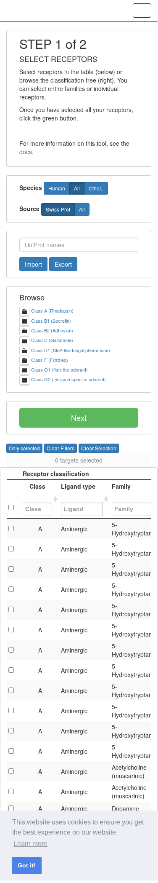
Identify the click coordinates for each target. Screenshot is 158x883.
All (77, 188)
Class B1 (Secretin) (51, 320)
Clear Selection (98, 448)
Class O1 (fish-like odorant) (59, 369)
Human (56, 188)
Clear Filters (60, 448)
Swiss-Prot (58, 209)
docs (25, 151)
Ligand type (78, 490)
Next (79, 417)
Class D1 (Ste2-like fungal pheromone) (70, 350)
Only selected (24, 448)
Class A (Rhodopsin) (52, 310)
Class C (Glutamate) (52, 340)
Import (33, 264)
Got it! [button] (27, 865)
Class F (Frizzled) (49, 359)
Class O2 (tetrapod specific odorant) (68, 379)
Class (37, 490)
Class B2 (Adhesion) (52, 330)
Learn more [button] (30, 843)
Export (63, 264)
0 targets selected (79, 460)
